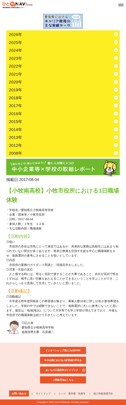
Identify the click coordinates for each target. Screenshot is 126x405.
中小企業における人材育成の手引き (63, 360)
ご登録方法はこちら (63, 379)
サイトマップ (43, 393)
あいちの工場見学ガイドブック (61, 370)
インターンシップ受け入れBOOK (63, 350)
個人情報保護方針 (103, 393)
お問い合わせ (19, 393)
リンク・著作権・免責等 (71, 393)
